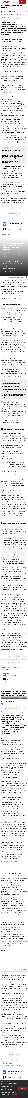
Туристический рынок (6, 664)
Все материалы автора (7, 19)
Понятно (22, 1088)
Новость (7, 662)
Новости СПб (14, 666)
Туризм (18, 662)
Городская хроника (5, 669)
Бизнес (3, 1067)
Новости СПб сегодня (6, 667)
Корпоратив (13, 1062)
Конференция (10, 1067)
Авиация (21, 664)
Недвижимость (19, 1065)
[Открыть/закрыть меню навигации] (14, 2)
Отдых (13, 662)
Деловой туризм (15, 1060)
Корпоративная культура (7, 1063)
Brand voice (17, 1067)
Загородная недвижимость (7, 1065)
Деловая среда (4, 1062)
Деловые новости (5, 666)
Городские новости (18, 667)
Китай (15, 664)
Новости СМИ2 (5, 234)
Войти (23, 2)
